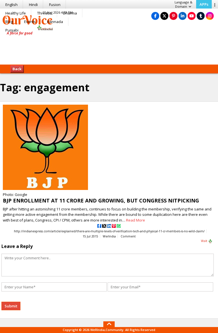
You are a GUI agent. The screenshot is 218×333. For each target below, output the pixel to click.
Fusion (54, 4)
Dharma (70, 13)
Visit (204, 241)
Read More (135, 220)
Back (17, 68)
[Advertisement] (109, 47)
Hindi (33, 4)
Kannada (55, 21)
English (11, 4)
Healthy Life (15, 13)
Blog (9, 21)
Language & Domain (183, 4)
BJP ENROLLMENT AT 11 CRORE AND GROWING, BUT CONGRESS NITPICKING (101, 200)
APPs (204, 4)
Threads (44, 13)
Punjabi (11, 30)
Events (30, 21)
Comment (128, 236)
